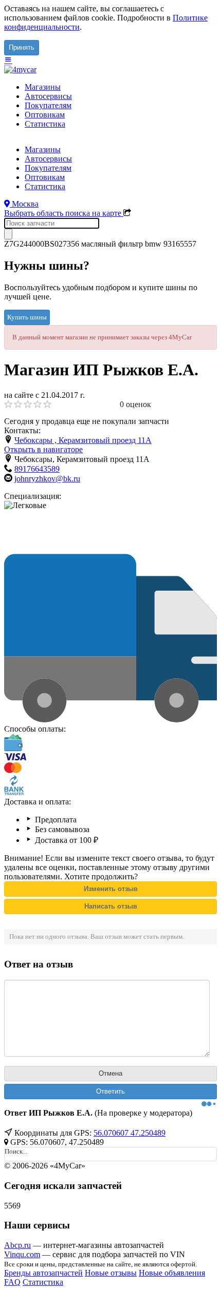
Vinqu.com (22, 1254)
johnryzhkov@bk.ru (47, 478)
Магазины (43, 87)
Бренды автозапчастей (43, 1272)
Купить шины (27, 317)
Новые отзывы (111, 1272)
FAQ (12, 1282)
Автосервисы (48, 96)
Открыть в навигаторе (43, 449)
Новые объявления (172, 1272)
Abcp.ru (17, 1245)
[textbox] (51, 223)
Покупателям (48, 105)
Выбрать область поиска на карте (63, 213)
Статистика (45, 123)
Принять (21, 47)
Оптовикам (45, 114)
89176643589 (37, 469)
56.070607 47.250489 (129, 1132)
